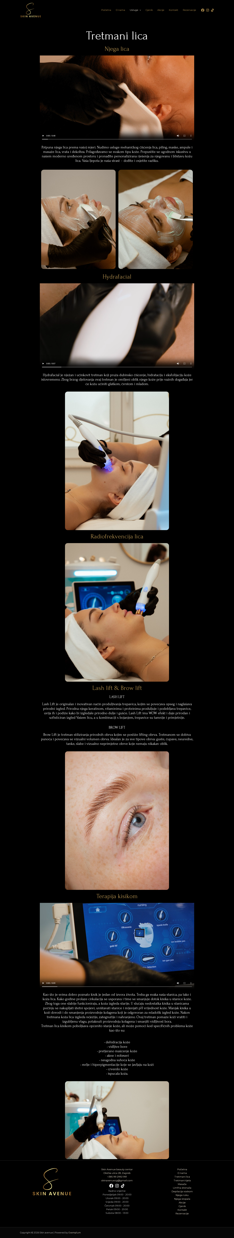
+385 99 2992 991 (117, 1176)
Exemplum (75, 1232)
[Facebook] (202, 10)
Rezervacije (189, 10)
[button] (139, 10)
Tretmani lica (182, 1176)
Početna (106, 10)
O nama (120, 10)
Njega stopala (182, 1199)
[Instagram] (207, 10)
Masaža (182, 1184)
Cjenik (149, 10)
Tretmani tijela (182, 1180)
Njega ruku (182, 1195)
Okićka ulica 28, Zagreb (117, 1173)
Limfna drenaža (182, 1187)
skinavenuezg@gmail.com (117, 1180)
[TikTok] (212, 10)
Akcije (160, 10)
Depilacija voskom (182, 1191)
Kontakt (173, 10)
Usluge (134, 10)
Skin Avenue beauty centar (117, 1169)
